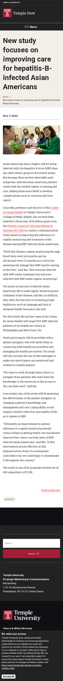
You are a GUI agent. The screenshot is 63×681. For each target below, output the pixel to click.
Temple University (11, 3)
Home (5, 97)
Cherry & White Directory (17, 628)
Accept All (8, 676)
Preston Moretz (50, 490)
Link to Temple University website (22, 616)
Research (9, 499)
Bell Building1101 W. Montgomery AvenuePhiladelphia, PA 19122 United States (23, 587)
